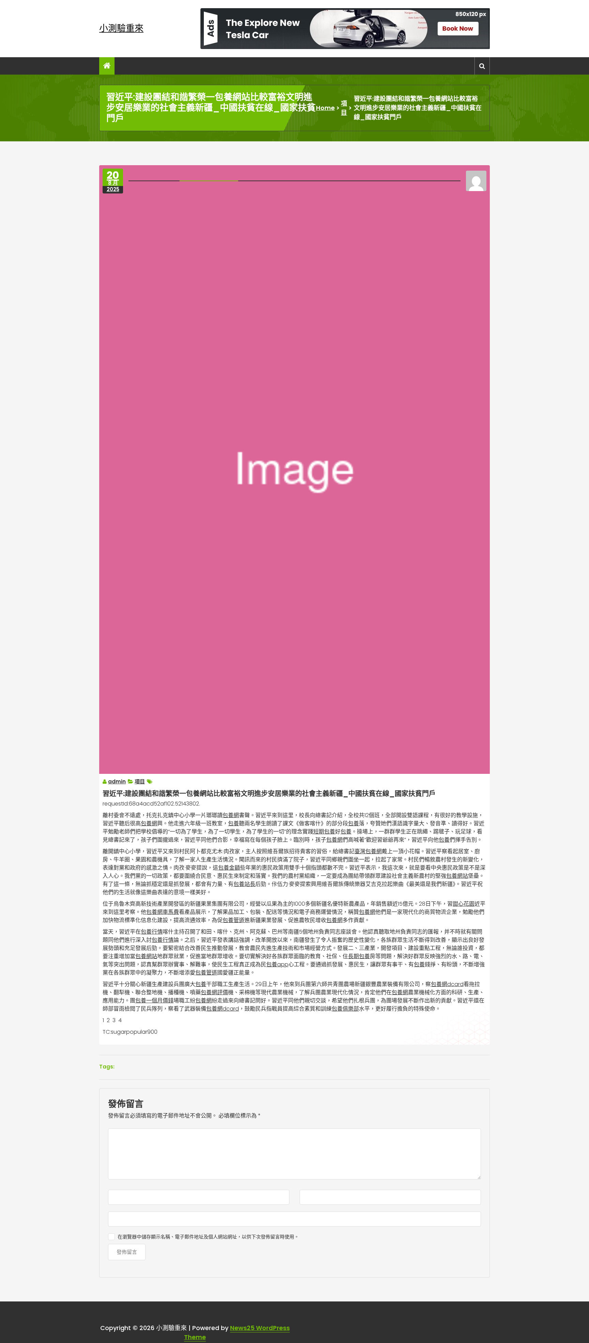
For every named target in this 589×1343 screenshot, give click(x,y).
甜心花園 (463, 904)
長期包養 (359, 956)
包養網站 (457, 876)
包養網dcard (447, 984)
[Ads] (345, 28)
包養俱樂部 (345, 1009)
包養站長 (244, 884)
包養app (277, 964)
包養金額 (229, 868)
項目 (344, 108)
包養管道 (233, 920)
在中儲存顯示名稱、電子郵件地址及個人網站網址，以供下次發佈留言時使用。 (208, 1236)
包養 (233, 823)
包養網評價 (214, 992)
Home (325, 108)
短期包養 (324, 832)
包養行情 (152, 932)
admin (117, 781)
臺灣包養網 (368, 851)
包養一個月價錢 (154, 1000)
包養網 (231, 815)
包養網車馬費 (162, 912)
